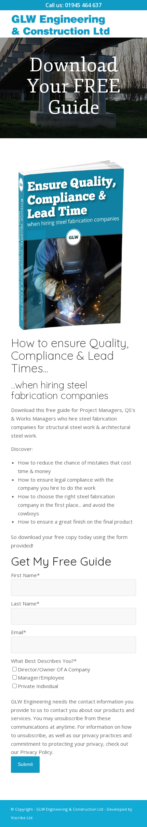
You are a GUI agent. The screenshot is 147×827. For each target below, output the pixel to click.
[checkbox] (73, 677)
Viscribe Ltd (21, 817)
